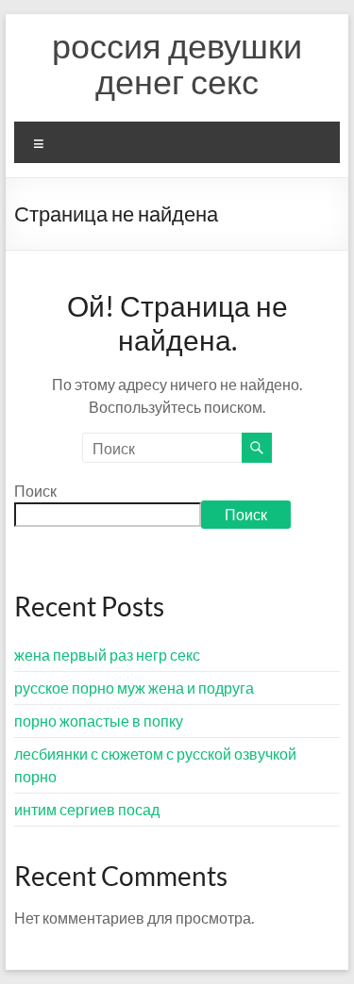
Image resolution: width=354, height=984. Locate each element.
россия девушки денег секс (177, 63)
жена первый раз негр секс (107, 655)
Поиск (35, 491)
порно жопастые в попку (98, 721)
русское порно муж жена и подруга (134, 688)
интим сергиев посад (87, 809)
